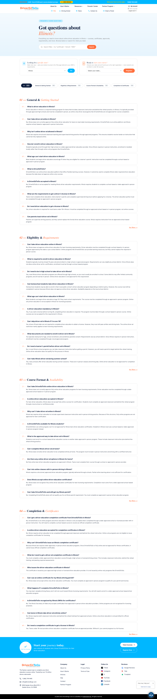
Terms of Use (85, 671)
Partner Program (107, 6)
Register (129, 71)
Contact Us (93, 11)
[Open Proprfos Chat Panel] (151, 695)
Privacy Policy (85, 668)
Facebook (107, 681)
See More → (133, 227)
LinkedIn (106, 684)
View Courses (127, 645)
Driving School (65, 11)
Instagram (107, 671)
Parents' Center (92, 6)
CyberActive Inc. (87, 696)
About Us (53, 6)
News (80, 11)
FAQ (54, 11)
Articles (62, 674)
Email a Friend (109, 11)
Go (71, 71)
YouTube (107, 678)
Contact (62, 681)
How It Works (64, 6)
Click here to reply (146, 687)
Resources (78, 6)
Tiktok (106, 668)
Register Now (127, 650)
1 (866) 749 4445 (132, 2)
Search (91, 47)
